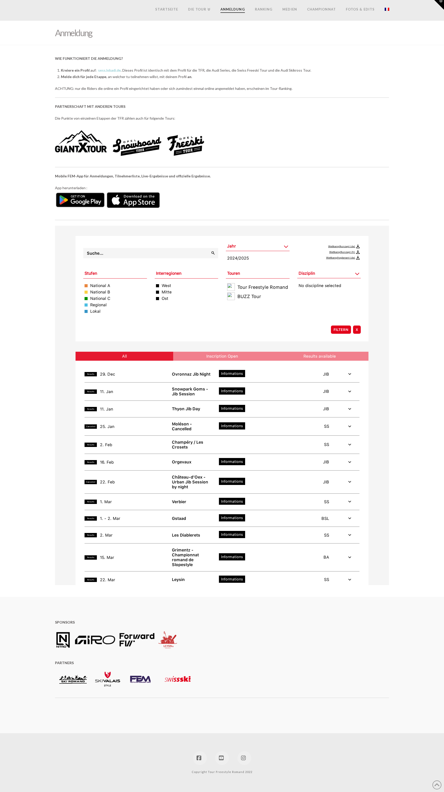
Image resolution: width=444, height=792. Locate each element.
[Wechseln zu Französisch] (384, 10)
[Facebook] (200, 758)
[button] (439, 5)
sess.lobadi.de (109, 70)
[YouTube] (222, 758)
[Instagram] (244, 758)
